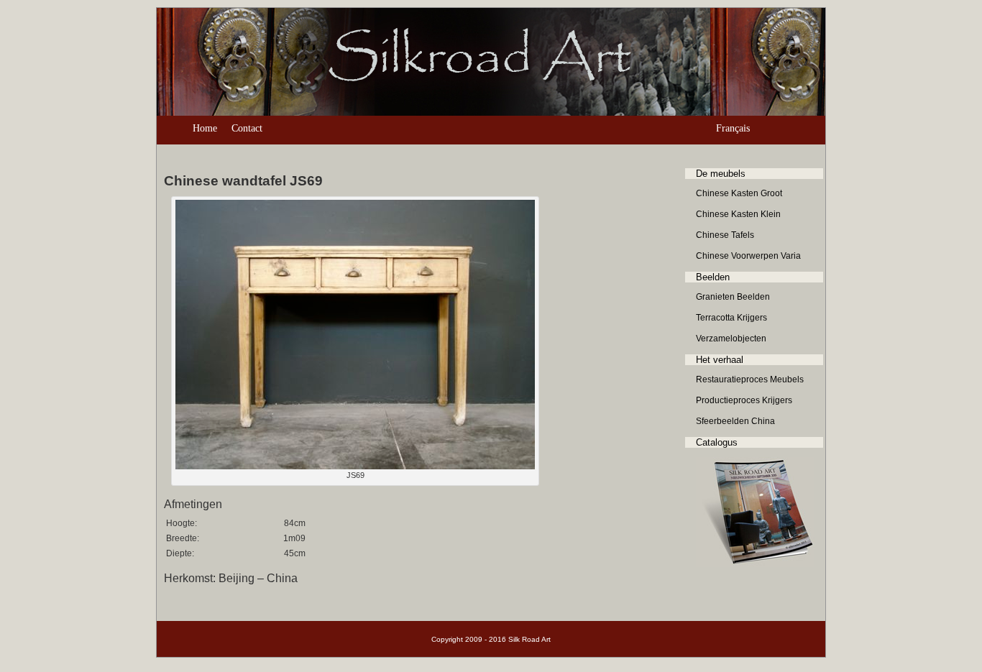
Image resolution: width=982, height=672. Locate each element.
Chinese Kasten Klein (738, 214)
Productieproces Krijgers (744, 400)
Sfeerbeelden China (735, 421)
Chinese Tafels (725, 235)
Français (733, 128)
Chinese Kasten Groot (739, 193)
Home (205, 128)
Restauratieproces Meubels (750, 379)
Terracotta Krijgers (731, 318)
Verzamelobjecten (731, 338)
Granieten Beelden (733, 297)
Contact (246, 128)
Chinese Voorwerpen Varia (748, 256)
